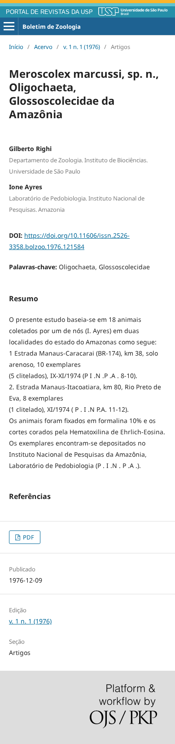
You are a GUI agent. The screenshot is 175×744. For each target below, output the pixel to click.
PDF (28, 537)
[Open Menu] (9, 27)
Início (16, 47)
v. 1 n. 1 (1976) (81, 47)
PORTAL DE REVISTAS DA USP (49, 12)
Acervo (43, 47)
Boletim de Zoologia (51, 26)
